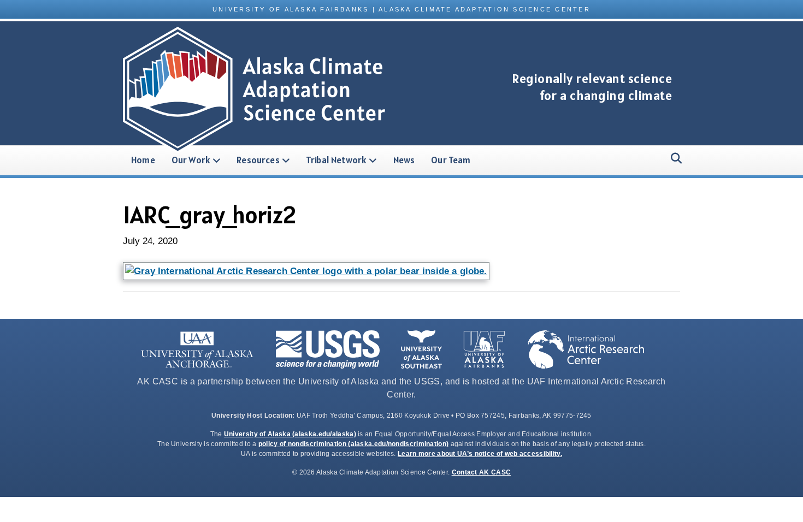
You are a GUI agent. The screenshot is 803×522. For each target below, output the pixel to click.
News (404, 160)
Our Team (450, 160)
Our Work (191, 160)
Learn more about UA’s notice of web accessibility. (480, 454)
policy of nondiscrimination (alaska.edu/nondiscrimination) (353, 444)
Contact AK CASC (481, 472)
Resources (258, 160)
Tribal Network (336, 160)
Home (143, 160)
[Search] (673, 158)
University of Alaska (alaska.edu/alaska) (290, 434)
